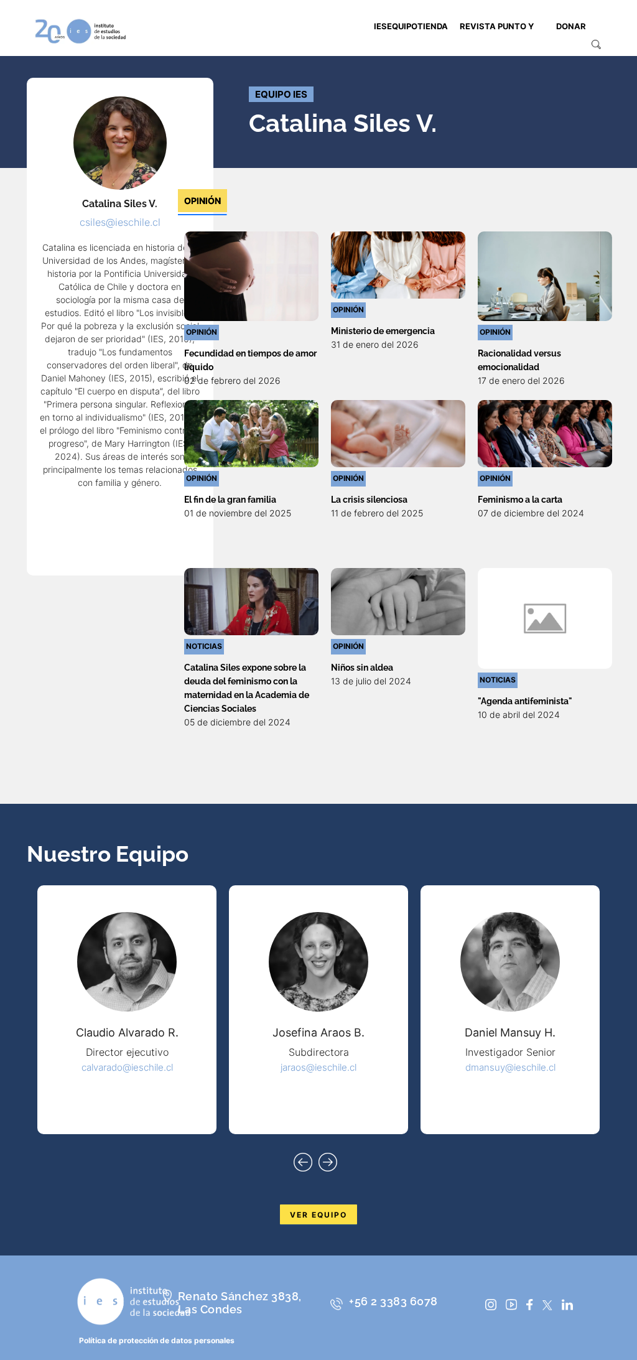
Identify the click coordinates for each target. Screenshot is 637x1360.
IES (380, 26)
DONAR (571, 26)
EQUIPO (402, 26)
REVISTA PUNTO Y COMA (497, 46)
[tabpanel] (398, 480)
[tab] (202, 201)
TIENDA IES (432, 46)
